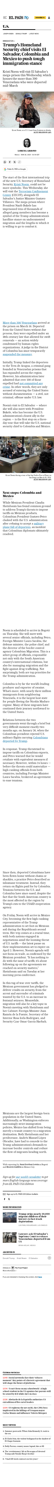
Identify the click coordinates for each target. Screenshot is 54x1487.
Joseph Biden (8, 34)
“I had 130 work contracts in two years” (21, 1459)
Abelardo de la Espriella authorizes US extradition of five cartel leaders (24, 1400)
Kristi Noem (21, 184)
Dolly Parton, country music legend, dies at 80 (24, 1446)
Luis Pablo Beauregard (28, 1225)
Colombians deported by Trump (25, 739)
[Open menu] (5, 17)
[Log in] (49, 17)
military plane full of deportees (23, 525)
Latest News (34, 34)
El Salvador (33, 1258)
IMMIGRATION (8, 41)
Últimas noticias (11, 1373)
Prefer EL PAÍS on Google (16, 169)
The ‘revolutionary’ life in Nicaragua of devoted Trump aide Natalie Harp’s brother (25, 1452)
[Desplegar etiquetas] (49, 1258)
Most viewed (9, 1425)
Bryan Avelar (24, 1245)
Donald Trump (21, 34)
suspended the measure (17, 354)
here (40, 1277)
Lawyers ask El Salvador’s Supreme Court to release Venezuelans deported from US (34, 1238)
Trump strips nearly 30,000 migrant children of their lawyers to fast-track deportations (34, 1218)
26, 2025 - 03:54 (30, 155)
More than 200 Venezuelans (20, 322)
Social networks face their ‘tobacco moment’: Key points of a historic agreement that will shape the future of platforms (26, 1380)
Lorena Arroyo (27, 151)
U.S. (6, 27)
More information (9, 1271)
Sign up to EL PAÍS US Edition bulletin (22, 1194)
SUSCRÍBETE (40, 18)
